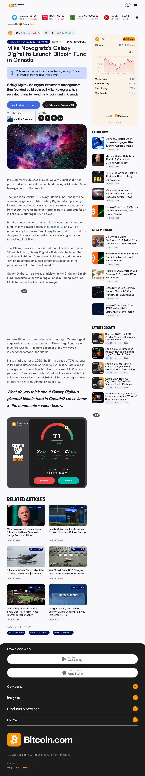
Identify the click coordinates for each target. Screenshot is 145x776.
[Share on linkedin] (60, 118)
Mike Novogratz (63, 632)
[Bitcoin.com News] (16, 6)
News (55, 41)
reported (39, 339)
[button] (73, 105)
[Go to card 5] (118, 122)
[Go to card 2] (111, 122)
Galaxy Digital (39, 632)
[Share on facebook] (41, 118)
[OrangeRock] (27, 24)
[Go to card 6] (120, 122)
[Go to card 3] (114, 122)
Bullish (68, 480)
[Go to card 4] (116, 122)
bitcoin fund (16, 632)
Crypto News (62, 41)
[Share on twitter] (47, 118)
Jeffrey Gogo (23, 118)
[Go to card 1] (109, 122)
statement (19, 179)
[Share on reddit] (54, 118)
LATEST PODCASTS (103, 328)
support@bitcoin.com (19, 767)
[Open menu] (135, 5)
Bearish (44, 480)
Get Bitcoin (129, 39)
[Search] (128, 5)
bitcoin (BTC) (55, 226)
